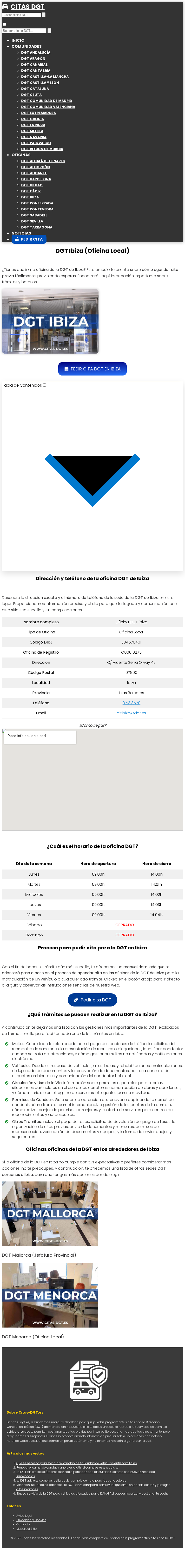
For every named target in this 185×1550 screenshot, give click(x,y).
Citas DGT (28, 6)
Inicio (18, 40)
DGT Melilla (32, 130)
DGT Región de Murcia (42, 149)
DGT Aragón (33, 58)
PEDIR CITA (32, 239)
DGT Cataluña (35, 88)
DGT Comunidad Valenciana (48, 106)
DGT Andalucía (35, 52)
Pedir (96, 1000)
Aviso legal (24, 1516)
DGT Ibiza (30, 197)
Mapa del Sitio (26, 1529)
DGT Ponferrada (37, 203)
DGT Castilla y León (40, 82)
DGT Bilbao (32, 185)
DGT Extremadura (38, 112)
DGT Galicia (32, 118)
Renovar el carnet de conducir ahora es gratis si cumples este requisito (67, 1467)
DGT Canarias (34, 64)
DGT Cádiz (31, 191)
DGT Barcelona (36, 179)
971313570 (131, 703)
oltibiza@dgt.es (131, 713)
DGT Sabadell (34, 215)
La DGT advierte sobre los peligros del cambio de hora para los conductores (71, 1480)
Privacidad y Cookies (31, 1520)
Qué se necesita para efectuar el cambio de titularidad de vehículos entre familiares (76, 1463)
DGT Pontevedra (37, 209)
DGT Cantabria (35, 70)
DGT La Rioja (33, 124)
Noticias (21, 233)
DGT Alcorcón (35, 167)
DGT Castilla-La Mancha (45, 76)
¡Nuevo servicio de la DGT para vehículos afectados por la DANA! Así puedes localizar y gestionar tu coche (92, 1493)
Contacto (23, 1524)
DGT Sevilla (32, 221)
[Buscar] (44, 14)
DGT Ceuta (31, 94)
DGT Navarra (33, 136)
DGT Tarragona (36, 227)
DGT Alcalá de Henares (43, 161)
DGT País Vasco (36, 143)
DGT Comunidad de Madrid (46, 100)
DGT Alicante (34, 173)
